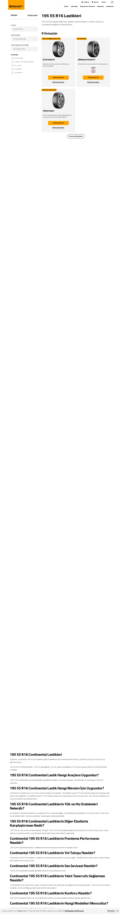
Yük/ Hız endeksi (15, 35)
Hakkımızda (100, 6)
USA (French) (79, 911)
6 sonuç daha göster (76, 136)
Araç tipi (13, 25)
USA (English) (69, 911)
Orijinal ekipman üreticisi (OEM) (20, 45)
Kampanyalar (110, 6)
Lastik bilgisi (74, 6)
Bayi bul (96, 2)
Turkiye (104, 2)
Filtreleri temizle (32, 15)
